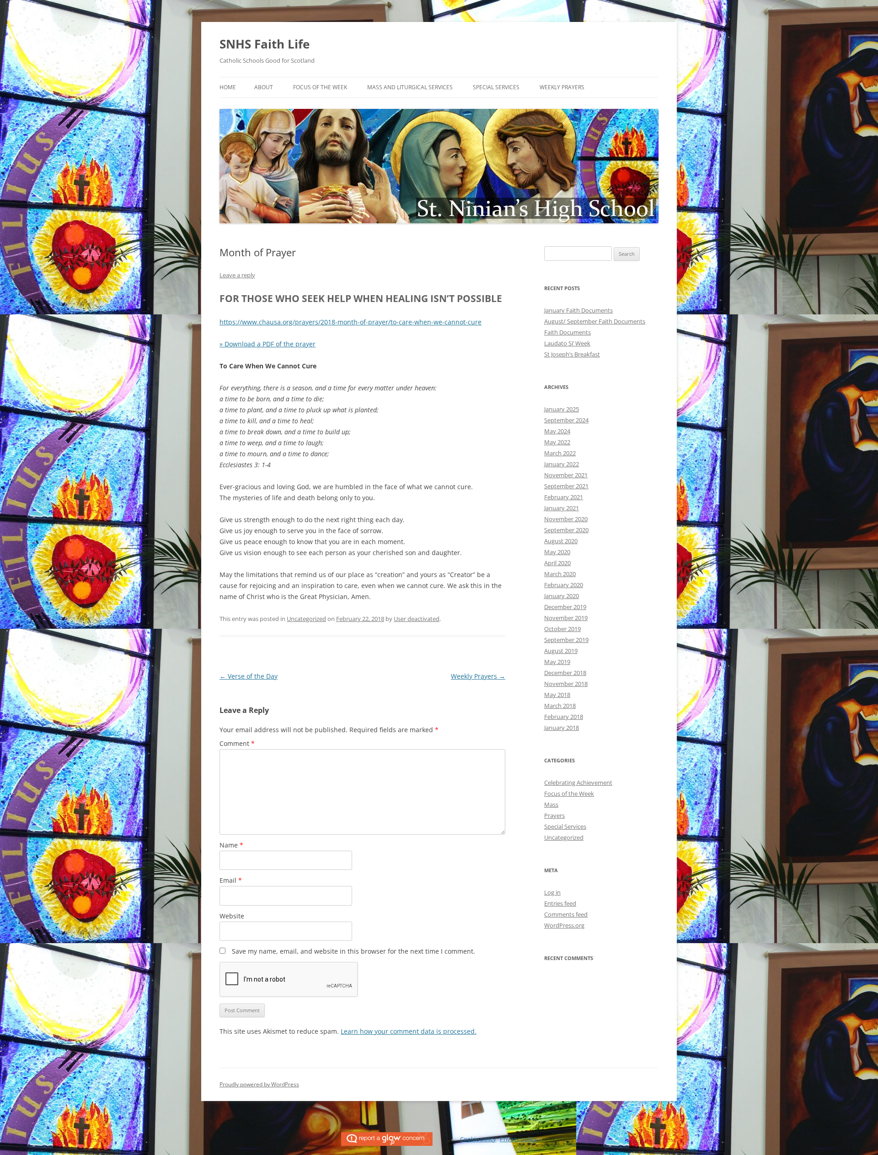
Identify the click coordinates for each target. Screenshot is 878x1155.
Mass (551, 804)
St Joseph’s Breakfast (572, 354)
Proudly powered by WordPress (259, 1084)
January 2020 (561, 596)
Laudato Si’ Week (567, 343)
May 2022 (557, 442)
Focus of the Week (320, 87)
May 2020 (557, 552)
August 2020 (561, 541)
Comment (237, 743)
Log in (552, 892)
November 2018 (566, 684)
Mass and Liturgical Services (410, 87)
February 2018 (563, 716)
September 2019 (566, 640)
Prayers (554, 815)
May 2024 (557, 431)
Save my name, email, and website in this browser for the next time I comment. (353, 951)
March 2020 (560, 574)
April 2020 (557, 563)
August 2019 (561, 651)
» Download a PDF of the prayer (268, 344)
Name (231, 845)
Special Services (496, 87)
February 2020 (563, 585)
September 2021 (566, 486)
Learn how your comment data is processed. (408, 1031)
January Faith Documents (578, 310)
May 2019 (557, 662)
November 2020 (566, 519)
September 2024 (566, 420)
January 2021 (561, 508)
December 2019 (565, 607)
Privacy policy (518, 1139)
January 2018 (561, 727)
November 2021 (566, 475)
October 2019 (562, 629)
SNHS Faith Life (265, 44)
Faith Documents (567, 332)
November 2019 (566, 618)
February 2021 (563, 497)
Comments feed (566, 914)
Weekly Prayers (562, 87)
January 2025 (561, 409)
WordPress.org (564, 925)
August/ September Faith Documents (594, 321)
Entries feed (560, 903)
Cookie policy (478, 1139)
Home (228, 87)
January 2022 (561, 464)
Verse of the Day (249, 676)
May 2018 (557, 695)
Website (232, 916)
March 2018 (560, 706)
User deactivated (416, 619)
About (263, 87)
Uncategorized (306, 619)
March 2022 (560, 453)
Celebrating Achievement (578, 782)
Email (231, 880)
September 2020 (566, 530)
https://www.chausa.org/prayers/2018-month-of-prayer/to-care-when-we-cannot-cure (351, 322)
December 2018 (565, 673)
